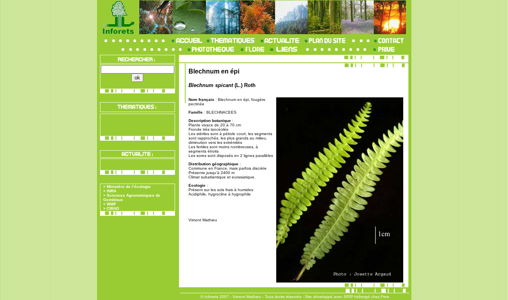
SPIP (348, 296)
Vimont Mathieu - (248, 296)
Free (385, 296)
